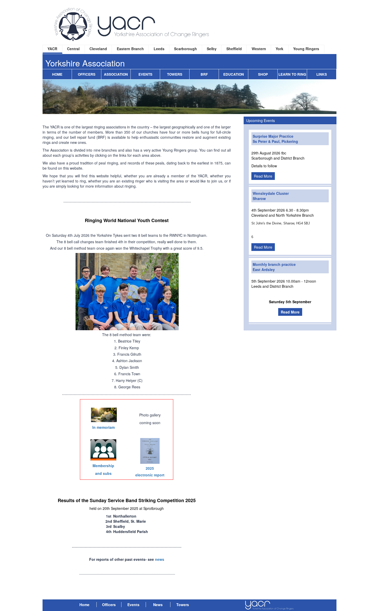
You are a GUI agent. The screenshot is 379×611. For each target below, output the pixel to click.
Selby (212, 48)
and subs (103, 473)
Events (145, 74)
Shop (263, 74)
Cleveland (98, 48)
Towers (174, 74)
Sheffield (234, 48)
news (159, 559)
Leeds (159, 48)
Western (259, 48)
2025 (150, 468)
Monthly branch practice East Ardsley (274, 267)
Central (73, 48)
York (279, 48)
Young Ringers (306, 48)
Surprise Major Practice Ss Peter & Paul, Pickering (275, 139)
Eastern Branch (130, 48)
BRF (204, 74)
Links (321, 74)
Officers (86, 74)
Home (57, 74)
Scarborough (185, 48)
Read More (263, 176)
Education (233, 74)
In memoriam (103, 427)
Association (116, 74)
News (158, 604)
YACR (52, 48)
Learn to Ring (292, 74)
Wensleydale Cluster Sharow (271, 196)
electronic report (149, 474)
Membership (103, 465)
